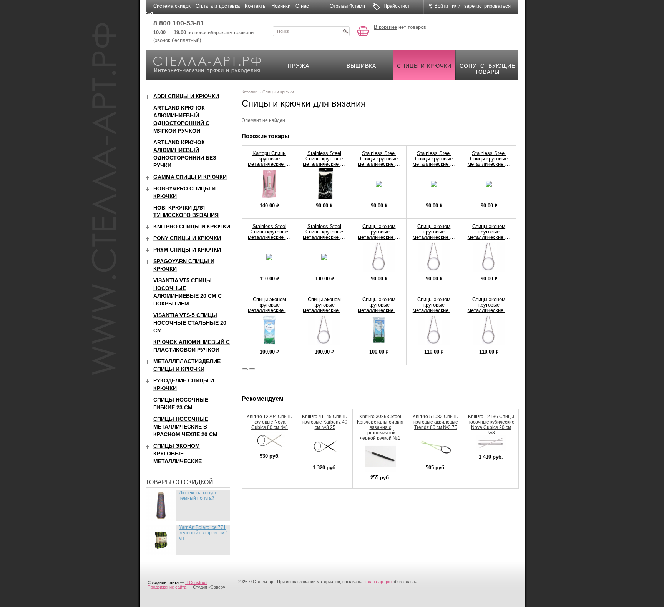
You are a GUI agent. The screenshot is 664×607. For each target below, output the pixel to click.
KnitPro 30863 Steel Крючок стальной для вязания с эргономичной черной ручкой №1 (380, 427)
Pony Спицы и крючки (187, 238)
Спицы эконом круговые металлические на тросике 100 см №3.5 (489, 237)
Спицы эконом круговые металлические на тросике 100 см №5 (379, 310)
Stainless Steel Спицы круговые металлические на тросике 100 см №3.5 (489, 164)
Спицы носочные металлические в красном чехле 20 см (185, 426)
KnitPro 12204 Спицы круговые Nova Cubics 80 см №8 (270, 422)
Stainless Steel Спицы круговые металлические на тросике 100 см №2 (324, 164)
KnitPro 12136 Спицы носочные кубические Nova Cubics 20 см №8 (491, 424)
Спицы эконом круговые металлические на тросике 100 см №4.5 (324, 310)
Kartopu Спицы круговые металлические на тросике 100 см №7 (269, 164)
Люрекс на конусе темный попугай (198, 495)
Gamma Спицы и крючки (190, 177)
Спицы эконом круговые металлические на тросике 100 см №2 (434, 237)
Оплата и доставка (218, 6)
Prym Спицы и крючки (187, 250)
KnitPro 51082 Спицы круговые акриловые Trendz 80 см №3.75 (436, 422)
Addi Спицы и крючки (186, 96)
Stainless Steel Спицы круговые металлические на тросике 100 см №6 (269, 237)
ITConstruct (196, 582)
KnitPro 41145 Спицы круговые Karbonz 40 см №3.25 (325, 422)
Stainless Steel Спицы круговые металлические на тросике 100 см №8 (324, 237)
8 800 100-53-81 (178, 23)
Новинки (280, 6)
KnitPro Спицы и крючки (191, 226)
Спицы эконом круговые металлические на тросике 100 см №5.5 (434, 310)
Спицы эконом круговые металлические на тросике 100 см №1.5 (379, 237)
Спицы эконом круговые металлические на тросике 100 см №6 (489, 310)
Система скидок (172, 6)
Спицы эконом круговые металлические (177, 453)
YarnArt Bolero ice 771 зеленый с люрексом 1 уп (203, 533)
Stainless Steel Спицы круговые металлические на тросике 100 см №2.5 (379, 164)
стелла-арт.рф (378, 581)
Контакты (255, 6)
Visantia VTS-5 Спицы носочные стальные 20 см (189, 323)
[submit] (345, 31)
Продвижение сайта (167, 587)
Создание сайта (163, 582)
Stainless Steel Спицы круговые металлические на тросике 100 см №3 (434, 164)
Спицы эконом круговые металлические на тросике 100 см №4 (269, 310)
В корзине (385, 27)
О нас (302, 6)
